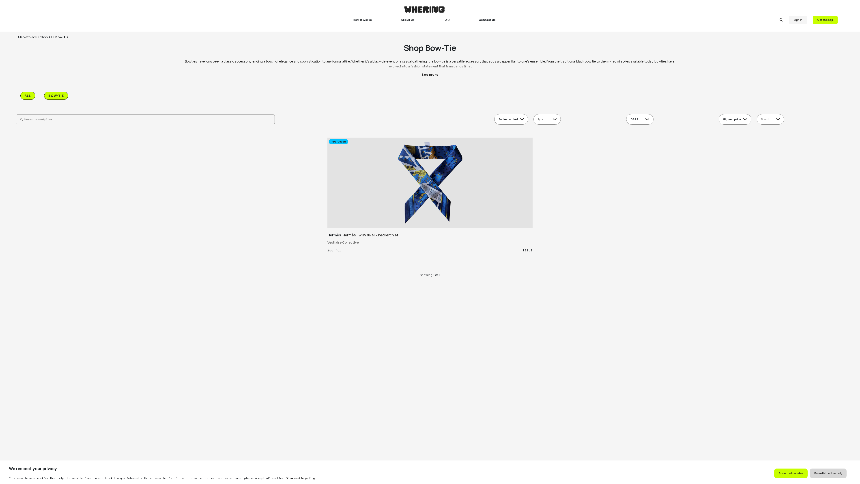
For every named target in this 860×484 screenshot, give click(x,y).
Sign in (797, 20)
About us (408, 20)
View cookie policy (300, 478)
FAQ (447, 20)
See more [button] (430, 74)
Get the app (825, 20)
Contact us (487, 20)
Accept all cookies (791, 473)
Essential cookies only (828, 473)
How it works (362, 20)
